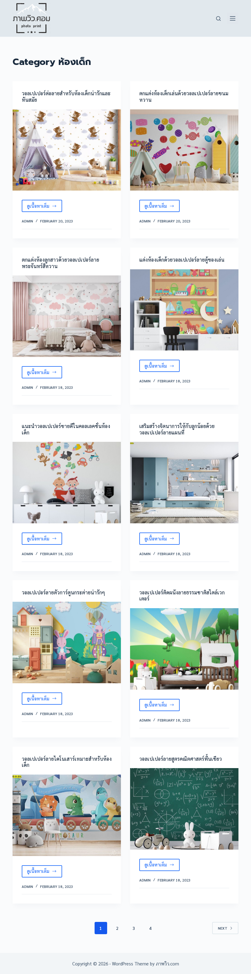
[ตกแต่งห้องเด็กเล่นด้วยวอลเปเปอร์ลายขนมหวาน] (184, 150)
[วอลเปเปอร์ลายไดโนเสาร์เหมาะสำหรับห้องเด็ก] (67, 815)
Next (222, 928)
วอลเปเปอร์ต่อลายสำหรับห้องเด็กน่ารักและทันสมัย (66, 96)
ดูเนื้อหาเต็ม (44, 207)
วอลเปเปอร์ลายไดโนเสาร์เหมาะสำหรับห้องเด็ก (67, 762)
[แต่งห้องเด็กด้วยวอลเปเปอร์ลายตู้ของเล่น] (184, 310)
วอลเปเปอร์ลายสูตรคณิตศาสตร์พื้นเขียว (180, 759)
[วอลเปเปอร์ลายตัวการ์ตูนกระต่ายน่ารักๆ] (67, 642)
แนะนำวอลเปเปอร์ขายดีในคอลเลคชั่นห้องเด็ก (66, 429)
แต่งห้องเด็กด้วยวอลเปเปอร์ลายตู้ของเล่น (181, 259)
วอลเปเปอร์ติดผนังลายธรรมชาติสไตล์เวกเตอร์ (182, 595)
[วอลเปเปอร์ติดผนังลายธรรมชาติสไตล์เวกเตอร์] (184, 649)
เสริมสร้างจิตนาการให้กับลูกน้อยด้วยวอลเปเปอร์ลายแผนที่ (177, 429)
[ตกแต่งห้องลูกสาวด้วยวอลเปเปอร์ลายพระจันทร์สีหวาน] (67, 316)
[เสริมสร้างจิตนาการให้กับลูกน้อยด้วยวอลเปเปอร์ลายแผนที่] (184, 482)
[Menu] (232, 18)
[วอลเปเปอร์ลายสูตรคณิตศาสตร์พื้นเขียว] (184, 809)
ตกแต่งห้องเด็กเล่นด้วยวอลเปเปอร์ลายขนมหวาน (183, 96)
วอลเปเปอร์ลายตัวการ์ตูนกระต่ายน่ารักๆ (63, 592)
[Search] (218, 18)
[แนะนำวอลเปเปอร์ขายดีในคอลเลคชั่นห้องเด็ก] (67, 482)
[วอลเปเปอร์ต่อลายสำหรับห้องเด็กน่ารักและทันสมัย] (67, 150)
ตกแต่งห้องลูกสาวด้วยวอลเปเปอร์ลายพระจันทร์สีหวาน (60, 262)
